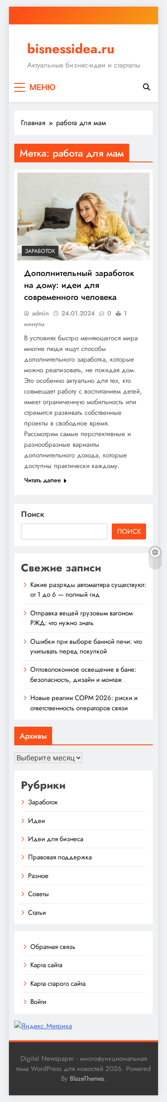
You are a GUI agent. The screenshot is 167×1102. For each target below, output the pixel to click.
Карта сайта (46, 965)
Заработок (40, 251)
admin (40, 313)
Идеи (36, 821)
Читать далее (42, 480)
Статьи (37, 912)
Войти (38, 1002)
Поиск (33, 514)
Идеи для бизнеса (55, 839)
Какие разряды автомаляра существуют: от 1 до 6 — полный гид (88, 589)
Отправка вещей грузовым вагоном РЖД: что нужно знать (81, 618)
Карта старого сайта (58, 983)
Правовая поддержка (60, 857)
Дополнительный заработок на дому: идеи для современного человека (79, 285)
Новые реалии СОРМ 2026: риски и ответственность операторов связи (84, 702)
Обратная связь (52, 947)
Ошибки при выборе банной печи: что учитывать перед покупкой (86, 646)
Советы (38, 894)
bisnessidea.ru (70, 48)
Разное (38, 876)
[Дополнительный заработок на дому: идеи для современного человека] (83, 216)
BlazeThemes (87, 1078)
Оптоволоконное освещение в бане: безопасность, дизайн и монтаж (83, 674)
